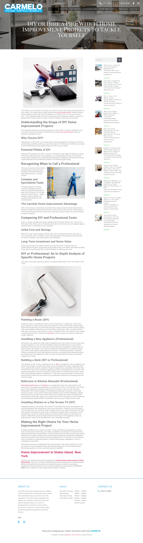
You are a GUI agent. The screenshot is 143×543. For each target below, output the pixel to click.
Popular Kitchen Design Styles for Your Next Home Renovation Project (112, 200)
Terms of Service (76, 535)
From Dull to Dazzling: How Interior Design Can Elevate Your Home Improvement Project (113, 83)
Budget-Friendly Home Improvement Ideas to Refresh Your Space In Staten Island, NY (112, 150)
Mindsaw (68, 535)
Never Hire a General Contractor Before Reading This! (112, 66)
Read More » (107, 78)
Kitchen (64, 9)
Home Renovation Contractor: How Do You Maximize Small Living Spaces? (111, 217)
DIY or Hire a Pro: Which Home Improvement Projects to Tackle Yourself (113, 98)
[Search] (119, 59)
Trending (123, 9)
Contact (134, 9)
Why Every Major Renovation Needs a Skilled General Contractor (111, 114)
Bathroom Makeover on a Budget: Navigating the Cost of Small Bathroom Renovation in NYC (113, 184)
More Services (106, 9)
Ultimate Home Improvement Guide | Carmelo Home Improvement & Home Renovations (112, 132)
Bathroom (75, 9)
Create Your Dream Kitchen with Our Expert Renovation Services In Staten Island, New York (113, 167)
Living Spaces (90, 9)
